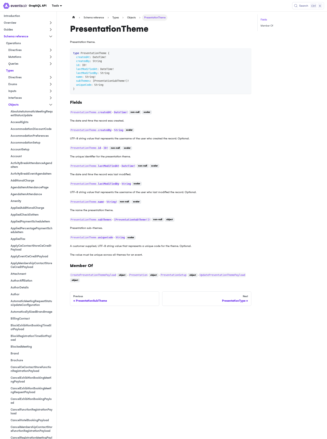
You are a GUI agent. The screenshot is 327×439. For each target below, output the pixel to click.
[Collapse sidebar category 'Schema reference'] (51, 36)
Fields (264, 19)
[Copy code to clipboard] (247, 53)
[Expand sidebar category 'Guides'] (51, 30)
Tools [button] (55, 5)
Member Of (267, 25)
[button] (30, 50)
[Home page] (73, 17)
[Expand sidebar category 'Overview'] (51, 23)
